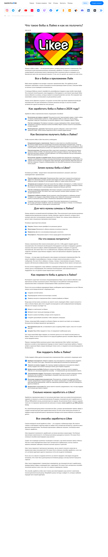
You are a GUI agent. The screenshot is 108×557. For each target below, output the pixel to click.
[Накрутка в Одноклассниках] (63, 10)
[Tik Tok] (19, 10)
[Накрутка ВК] (38, 10)
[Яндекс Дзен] (94, 10)
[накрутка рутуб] (32, 10)
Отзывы (55, 3)
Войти (85, 3)
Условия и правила (41, 3)
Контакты (63, 3)
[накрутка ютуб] (25, 10)
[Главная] (5, 16)
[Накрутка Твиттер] (57, 10)
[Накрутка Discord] (82, 10)
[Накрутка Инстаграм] (6, 10)
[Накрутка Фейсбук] (50, 10)
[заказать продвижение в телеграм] (13, 10)
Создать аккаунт (97, 3)
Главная (32, 3)
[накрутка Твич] (44, 10)
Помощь (70, 3)
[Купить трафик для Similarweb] (76, 10)
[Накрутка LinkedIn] (88, 10)
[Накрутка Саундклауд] (69, 10)
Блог (50, 3)
